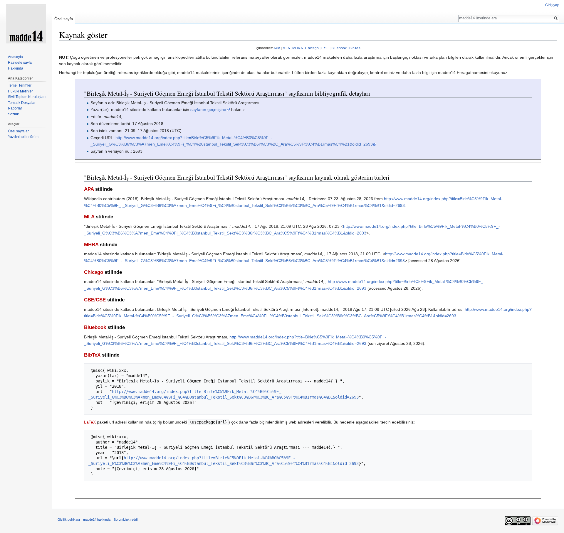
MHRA (297, 48)
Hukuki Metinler (20, 91)
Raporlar (15, 108)
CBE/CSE (95, 300)
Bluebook (339, 48)
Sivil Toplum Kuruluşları (27, 97)
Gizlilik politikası (69, 519)
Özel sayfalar (18, 131)
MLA (286, 48)
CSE (325, 48)
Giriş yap (552, 5)
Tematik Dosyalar (22, 103)
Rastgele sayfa (20, 62)
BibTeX (355, 48)
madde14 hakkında (96, 519)
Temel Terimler (19, 85)
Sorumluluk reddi (125, 519)
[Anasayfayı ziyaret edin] (25, 23)
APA (276, 48)
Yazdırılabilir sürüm (23, 137)
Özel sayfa (63, 19)
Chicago (312, 48)
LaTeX (90, 422)
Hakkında (15, 68)
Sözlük (13, 114)
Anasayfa (15, 57)
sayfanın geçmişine (208, 109)
